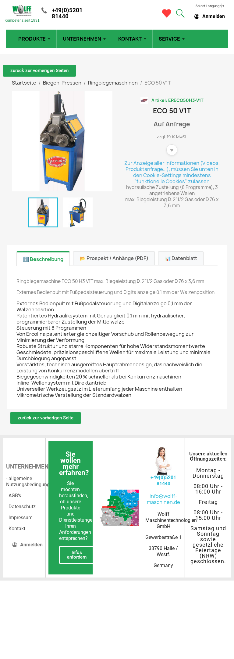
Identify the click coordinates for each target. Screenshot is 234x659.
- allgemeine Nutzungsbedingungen (30, 481)
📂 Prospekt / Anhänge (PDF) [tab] (114, 258)
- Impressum (19, 517)
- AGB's (13, 495)
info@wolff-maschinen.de (163, 499)
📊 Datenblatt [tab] (181, 258)
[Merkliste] (166, 13)
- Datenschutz (21, 506)
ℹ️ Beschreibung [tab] (43, 259)
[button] (180, 13)
